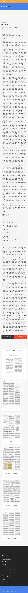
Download (8, 337)
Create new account (6, 582)
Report (21, 337)
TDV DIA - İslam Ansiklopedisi (12, 409)
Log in (3, 579)
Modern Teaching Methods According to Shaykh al (14, 376)
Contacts (4, 564)
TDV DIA (11, 441)
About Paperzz (5, 562)
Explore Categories (6, 559)
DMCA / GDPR (13, 591)
